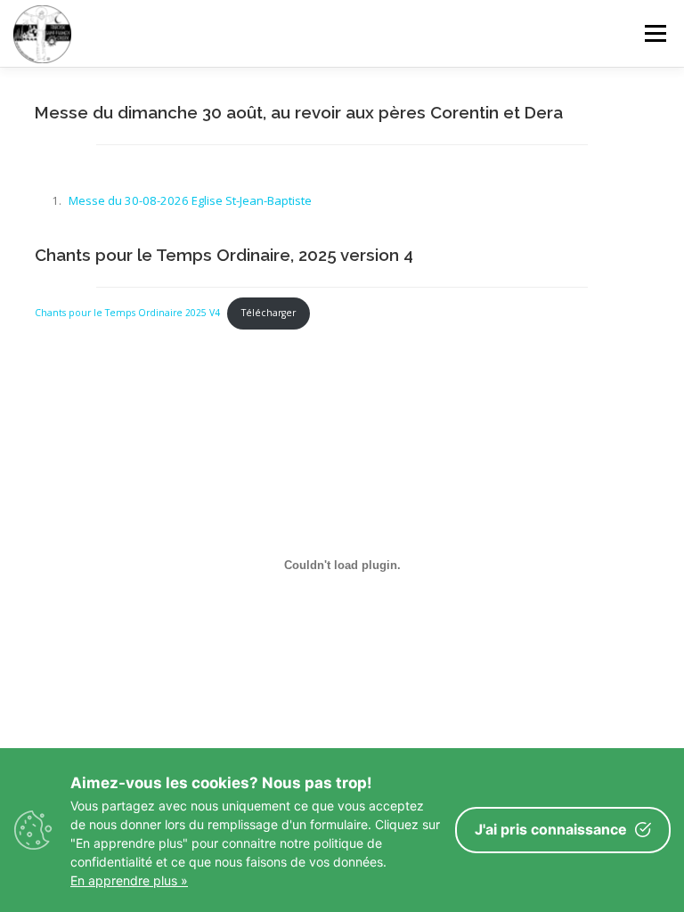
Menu (655, 33)
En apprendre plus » (129, 880)
